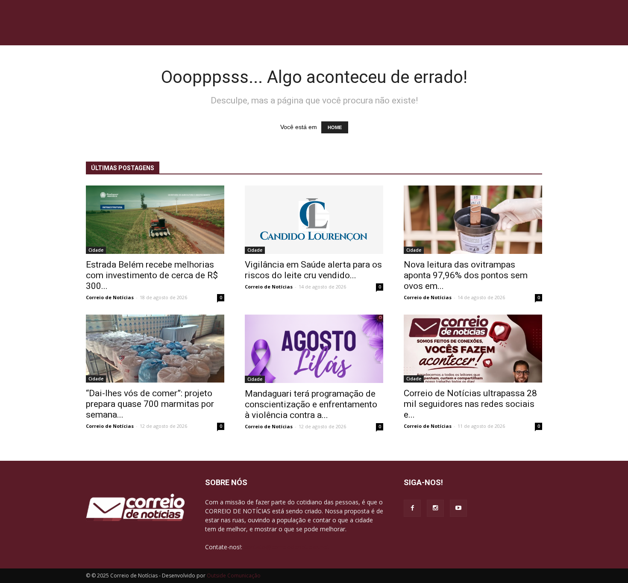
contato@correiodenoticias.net (286, 547)
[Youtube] (458, 508)
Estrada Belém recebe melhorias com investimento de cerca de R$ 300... (152, 275)
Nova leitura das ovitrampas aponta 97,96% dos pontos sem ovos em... (466, 275)
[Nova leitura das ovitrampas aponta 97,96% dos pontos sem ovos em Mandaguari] (473, 220)
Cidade (95, 250)
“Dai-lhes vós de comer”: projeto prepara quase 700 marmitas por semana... (150, 404)
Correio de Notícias (110, 297)
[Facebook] (412, 508)
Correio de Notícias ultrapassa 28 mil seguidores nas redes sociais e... (470, 404)
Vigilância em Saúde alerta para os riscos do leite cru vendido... (313, 269)
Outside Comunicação (234, 575)
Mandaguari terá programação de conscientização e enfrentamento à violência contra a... (311, 404)
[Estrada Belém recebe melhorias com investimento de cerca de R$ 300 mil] (155, 220)
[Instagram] (435, 508)
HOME (335, 127)
